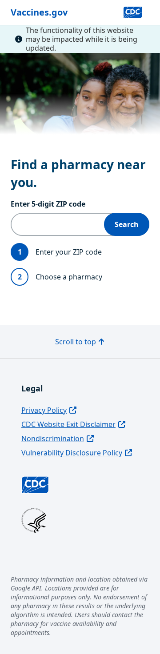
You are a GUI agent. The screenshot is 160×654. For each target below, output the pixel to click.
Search (127, 224)
